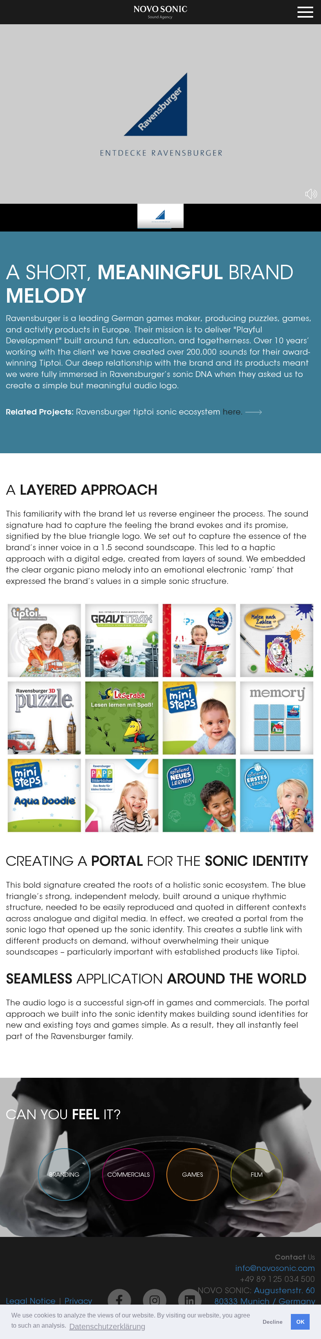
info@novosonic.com (275, 1269)
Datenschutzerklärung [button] (107, 1326)
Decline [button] (273, 1322)
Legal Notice (31, 1302)
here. (234, 412)
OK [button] (300, 1322)
